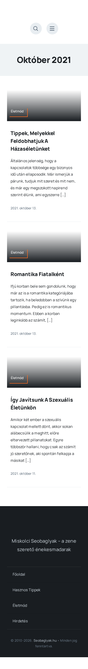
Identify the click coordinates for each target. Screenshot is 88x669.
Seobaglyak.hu (45, 640)
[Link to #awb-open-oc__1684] (52, 28)
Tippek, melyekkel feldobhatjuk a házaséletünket (33, 141)
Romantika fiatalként (37, 274)
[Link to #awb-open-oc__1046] (36, 28)
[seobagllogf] (44, 517)
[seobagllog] (44, 9)
